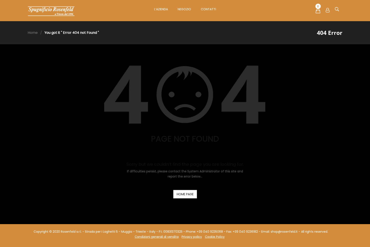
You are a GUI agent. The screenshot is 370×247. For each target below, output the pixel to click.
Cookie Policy (215, 237)
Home (33, 32)
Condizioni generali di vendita (157, 237)
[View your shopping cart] (318, 12)
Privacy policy (192, 237)
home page (185, 194)
